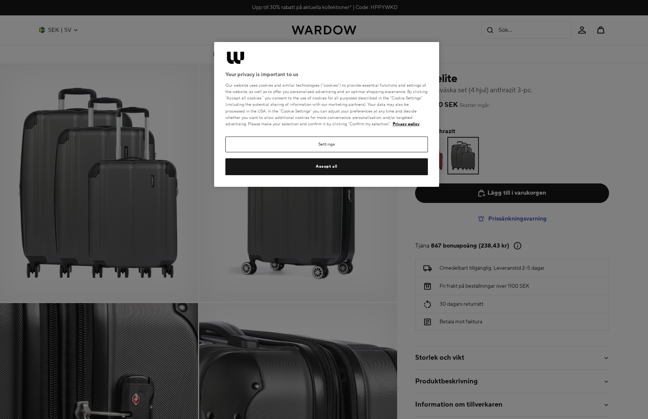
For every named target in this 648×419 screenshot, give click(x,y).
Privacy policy (406, 124)
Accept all (327, 166)
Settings (326, 144)
